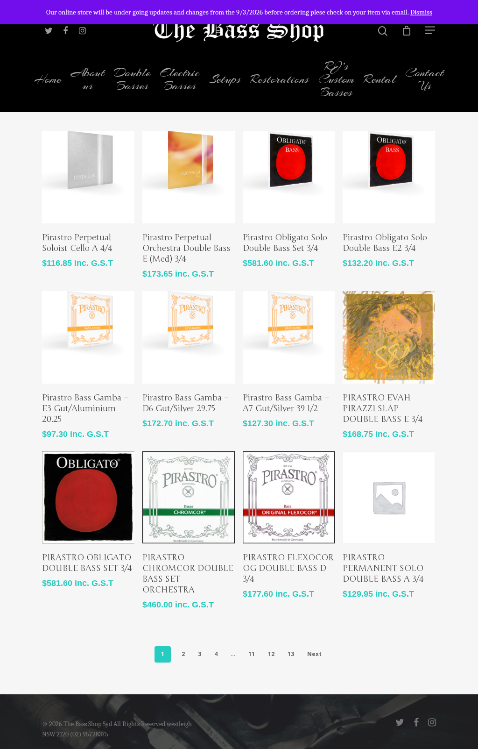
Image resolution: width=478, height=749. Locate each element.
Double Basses (132, 80)
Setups (225, 80)
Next (314, 654)
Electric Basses (180, 80)
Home (48, 80)
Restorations (279, 80)
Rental (380, 80)
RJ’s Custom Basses (336, 80)
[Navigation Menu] (430, 30)
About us (88, 80)
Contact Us (424, 80)
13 (291, 654)
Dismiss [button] (421, 12)
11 (251, 654)
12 (271, 654)
